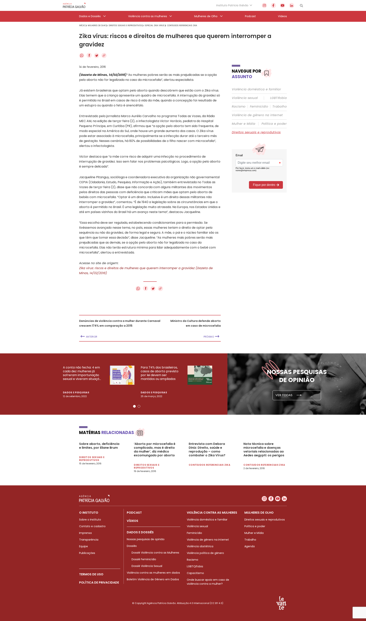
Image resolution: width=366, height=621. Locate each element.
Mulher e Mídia (243, 123)
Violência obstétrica (200, 546)
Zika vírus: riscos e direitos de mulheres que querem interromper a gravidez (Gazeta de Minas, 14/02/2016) (146, 270)
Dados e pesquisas (76, 392)
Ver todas (284, 395)
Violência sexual (245, 98)
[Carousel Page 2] (139, 406)
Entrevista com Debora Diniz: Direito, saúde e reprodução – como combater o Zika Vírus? (207, 449)
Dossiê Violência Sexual (147, 566)
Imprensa (85, 533)
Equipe (83, 546)
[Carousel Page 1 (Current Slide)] (134, 406)
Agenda (249, 546)
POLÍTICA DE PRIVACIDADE (99, 582)
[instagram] (264, 5)
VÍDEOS (132, 521)
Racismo (239, 106)
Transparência (88, 540)
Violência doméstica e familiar (256, 89)
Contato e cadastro (92, 526)
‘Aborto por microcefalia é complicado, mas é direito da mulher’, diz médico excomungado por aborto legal (154, 449)
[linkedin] (291, 5)
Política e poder (274, 123)
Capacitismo (195, 573)
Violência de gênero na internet (257, 115)
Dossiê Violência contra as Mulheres (155, 553)
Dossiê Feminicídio (144, 559)
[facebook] (273, 5)
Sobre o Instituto (90, 519)
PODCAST (134, 512)
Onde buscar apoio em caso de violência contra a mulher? (208, 582)
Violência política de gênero (205, 553)
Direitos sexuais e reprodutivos (256, 132)
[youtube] (282, 5)
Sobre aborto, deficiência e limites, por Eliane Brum (99, 446)
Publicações (87, 553)
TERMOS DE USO (91, 574)
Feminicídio (259, 106)
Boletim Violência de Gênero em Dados (153, 579)
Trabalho (279, 106)
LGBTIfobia (278, 98)
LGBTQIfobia (195, 566)
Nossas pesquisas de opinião (146, 539)
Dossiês (132, 546)
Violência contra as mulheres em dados (153, 573)
